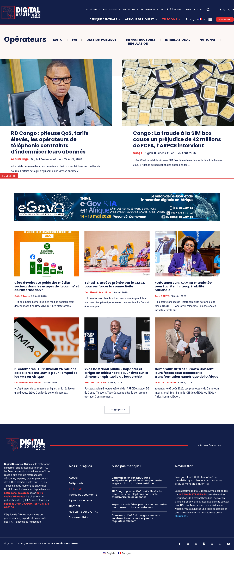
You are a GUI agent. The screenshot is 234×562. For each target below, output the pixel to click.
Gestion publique (101, 40)
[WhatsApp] (220, 544)
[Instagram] (224, 10)
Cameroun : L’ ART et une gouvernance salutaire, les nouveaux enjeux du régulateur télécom (136, 518)
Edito (58, 40)
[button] (208, 9)
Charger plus (116, 409)
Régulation (138, 43)
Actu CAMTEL (162, 296)
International (177, 40)
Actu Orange (20, 159)
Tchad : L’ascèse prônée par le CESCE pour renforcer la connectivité (114, 284)
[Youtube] (228, 544)
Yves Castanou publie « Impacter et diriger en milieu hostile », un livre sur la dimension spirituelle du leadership (116, 372)
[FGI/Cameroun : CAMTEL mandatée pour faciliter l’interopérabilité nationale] (187, 254)
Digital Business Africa (46, 159)
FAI (74, 40)
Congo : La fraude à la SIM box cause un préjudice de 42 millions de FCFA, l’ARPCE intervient (177, 139)
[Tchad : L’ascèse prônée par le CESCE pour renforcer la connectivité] (116, 254)
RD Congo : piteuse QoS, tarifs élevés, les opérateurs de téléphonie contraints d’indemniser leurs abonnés (50, 142)
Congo (137, 153)
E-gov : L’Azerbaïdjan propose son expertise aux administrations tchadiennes (139, 506)
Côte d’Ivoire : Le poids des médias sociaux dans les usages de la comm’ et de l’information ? (46, 286)
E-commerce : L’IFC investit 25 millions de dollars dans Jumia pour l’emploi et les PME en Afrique (45, 372)
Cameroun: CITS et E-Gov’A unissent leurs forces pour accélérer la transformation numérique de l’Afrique (186, 372)
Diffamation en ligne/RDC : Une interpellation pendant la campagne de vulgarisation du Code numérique (137, 480)
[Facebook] (220, 10)
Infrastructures (141, 40)
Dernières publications (97, 292)
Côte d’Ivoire (22, 296)
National (207, 40)
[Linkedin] (187, 544)
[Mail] (196, 544)
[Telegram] (204, 544)
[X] (228, 10)
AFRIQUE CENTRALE (95, 382)
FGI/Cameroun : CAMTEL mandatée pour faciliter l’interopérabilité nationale (183, 286)
